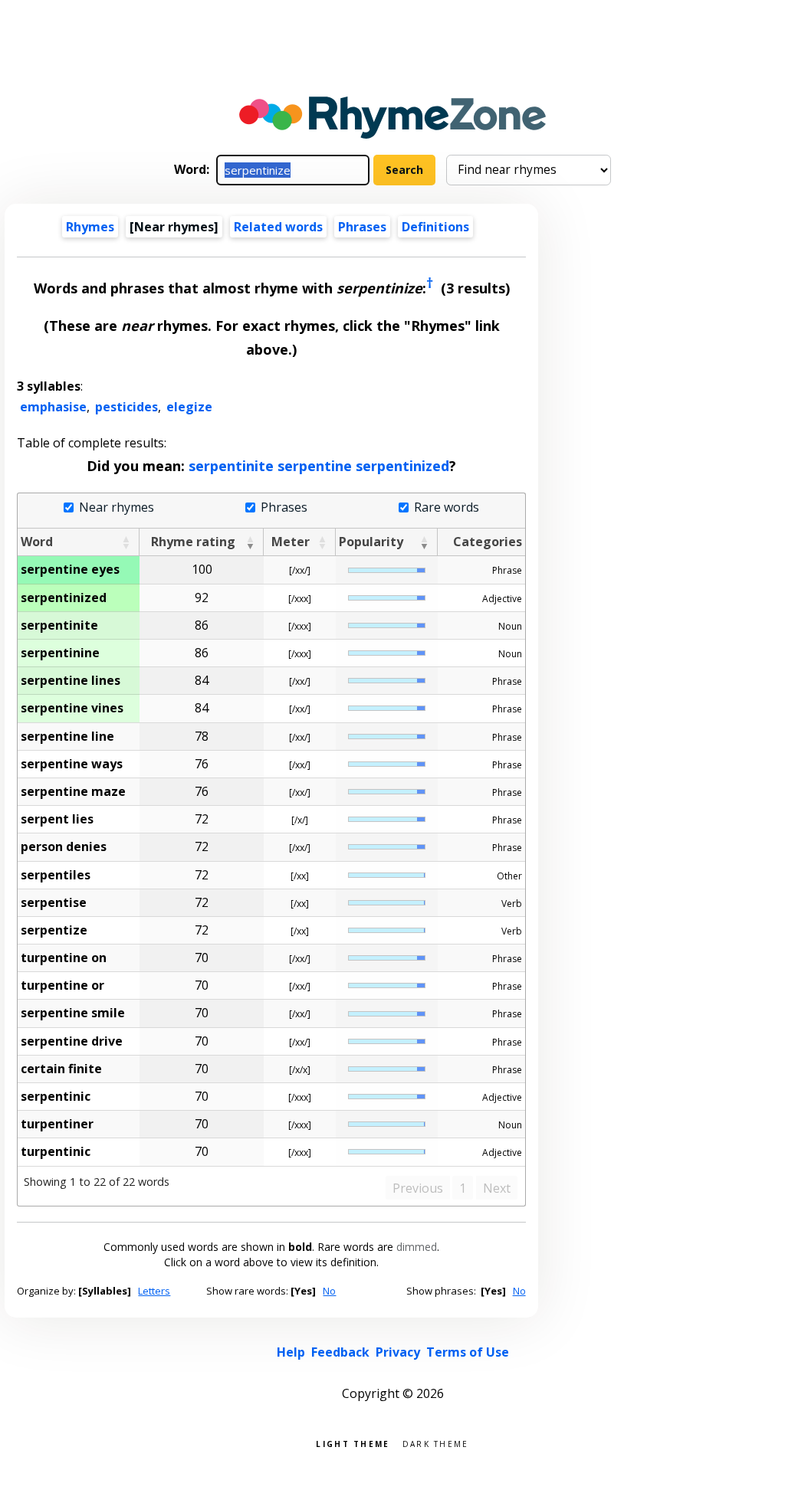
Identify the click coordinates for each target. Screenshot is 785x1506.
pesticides (126, 406)
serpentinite (231, 466)
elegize (189, 406)
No (329, 1291)
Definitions (435, 226)
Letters (154, 1291)
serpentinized (402, 466)
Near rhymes (116, 507)
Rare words (446, 507)
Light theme (352, 1443)
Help (291, 1352)
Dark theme (435, 1443)
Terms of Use (467, 1352)
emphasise (53, 406)
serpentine (315, 466)
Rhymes (90, 226)
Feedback (340, 1352)
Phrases (362, 226)
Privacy (398, 1352)
